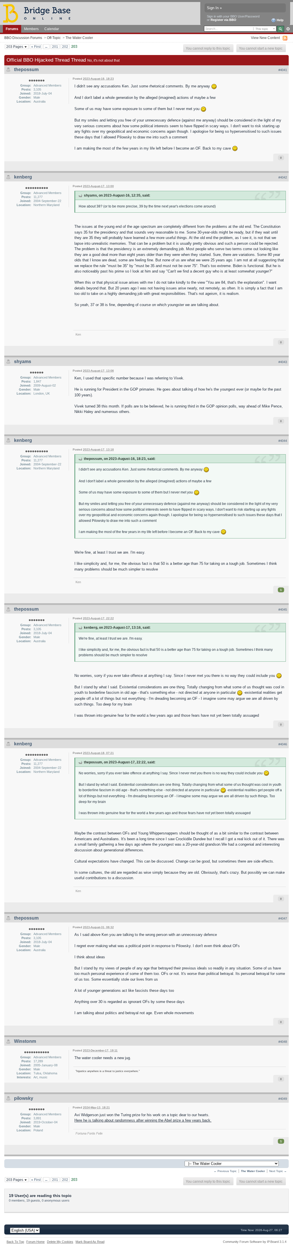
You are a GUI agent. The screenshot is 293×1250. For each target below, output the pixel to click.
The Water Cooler (79, 38)
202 (65, 46)
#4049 (282, 1098)
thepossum (26, 69)
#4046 (282, 744)
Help (280, 20)
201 (55, 46)
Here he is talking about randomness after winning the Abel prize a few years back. (142, 1120)
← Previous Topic (225, 1171)
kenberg (23, 177)
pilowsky (23, 1098)
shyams (22, 361)
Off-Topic (54, 38)
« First (36, 46)
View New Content (265, 38)
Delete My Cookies (60, 1241)
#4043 (282, 362)
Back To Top (15, 1241)
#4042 (282, 177)
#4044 (282, 440)
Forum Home (35, 1241)
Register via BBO (223, 19)
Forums (12, 29)
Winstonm (25, 1041)
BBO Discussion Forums (23, 38)
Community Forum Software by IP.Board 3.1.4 (254, 1241)
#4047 (282, 918)
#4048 (282, 1041)
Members (31, 29)
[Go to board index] (39, 13)
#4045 (282, 609)
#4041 (282, 70)
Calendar (51, 29)
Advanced (288, 29)
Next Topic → (278, 1171)
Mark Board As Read (90, 1241)
